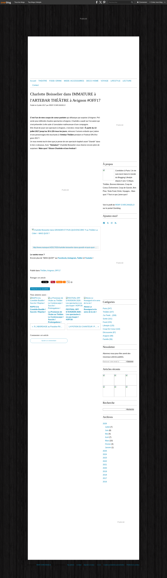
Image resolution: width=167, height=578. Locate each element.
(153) (107, 322)
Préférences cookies (133, 565)
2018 (105, 475)
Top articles (70, 565)
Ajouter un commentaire (48, 340)
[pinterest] (104, 2)
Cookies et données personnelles (113, 565)
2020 (105, 468)
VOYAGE (104, 81)
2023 (105, 458)
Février (108, 444)
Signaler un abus (89, 565)
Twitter (80, 258)
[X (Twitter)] (100, 2)
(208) (109, 315)
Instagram (71, 258)
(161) (107, 319)
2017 (105, 478)
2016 (105, 482)
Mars (107, 441)
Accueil (33, 81)
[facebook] (96, 2)
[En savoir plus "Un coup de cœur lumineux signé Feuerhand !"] (108, 391)
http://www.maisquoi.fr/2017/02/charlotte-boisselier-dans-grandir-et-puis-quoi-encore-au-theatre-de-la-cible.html (65, 247)
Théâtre (43, 271)
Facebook (62, 258)
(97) (109, 332)
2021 (105, 465)
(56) (107, 339)
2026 (105, 424)
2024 (105, 454)
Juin (106, 430)
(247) (107, 308)
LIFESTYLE (115, 81)
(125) (108, 326)
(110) (111, 329)
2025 (105, 451)
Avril (107, 437)
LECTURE (127, 81)
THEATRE (42, 81)
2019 (105, 471)
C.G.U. (99, 565)
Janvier (108, 447)
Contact (35, 85)
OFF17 (58, 271)
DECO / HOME (92, 81)
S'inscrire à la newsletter (40, 289)
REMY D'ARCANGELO (124, 205)
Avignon (50, 271)
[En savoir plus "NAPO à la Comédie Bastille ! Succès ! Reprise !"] (120, 379)
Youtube (88, 258)
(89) (108, 336)
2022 (105, 461)
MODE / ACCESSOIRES (74, 81)
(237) (108, 312)
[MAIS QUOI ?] (108, 174)
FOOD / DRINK (55, 81)
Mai (106, 434)
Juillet (107, 427)
